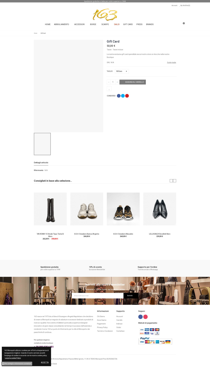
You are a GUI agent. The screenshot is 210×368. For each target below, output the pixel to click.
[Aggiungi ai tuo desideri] (109, 88)
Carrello (119, 320)
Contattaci (120, 331)
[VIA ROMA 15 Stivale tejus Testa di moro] (50, 209)
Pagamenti (101, 324)
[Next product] (174, 41)
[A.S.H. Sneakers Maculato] (123, 209)
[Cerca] (176, 24)
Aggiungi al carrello (134, 82)
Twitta (123, 96)
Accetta (45, 362)
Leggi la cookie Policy (13, 358)
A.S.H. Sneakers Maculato (123, 234)
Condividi (119, 96)
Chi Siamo (101, 316)
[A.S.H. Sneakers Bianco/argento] (86, 209)
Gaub (55, 364)
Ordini (118, 327)
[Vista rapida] (60, 196)
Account (174, 5)
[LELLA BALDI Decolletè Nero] (159, 209)
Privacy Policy (102, 327)
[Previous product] (171, 41)
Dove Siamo (101, 320)
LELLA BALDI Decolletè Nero (159, 234)
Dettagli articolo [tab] (41, 162)
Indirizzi (119, 324)
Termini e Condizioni (105, 331)
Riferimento (38, 170)
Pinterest (127, 96)
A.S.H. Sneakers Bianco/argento (86, 234)
